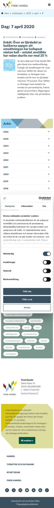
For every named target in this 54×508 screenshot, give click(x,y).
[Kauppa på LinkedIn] (34, 490)
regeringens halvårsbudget (18, 314)
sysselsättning (30, 334)
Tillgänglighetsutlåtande (27, 504)
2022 (5, 160)
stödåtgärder (12, 334)
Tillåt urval (27, 299)
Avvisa (27, 307)
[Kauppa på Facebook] (7, 490)
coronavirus (41, 37)
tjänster (9, 347)
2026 (5, 132)
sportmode (36, 321)
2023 (5, 153)
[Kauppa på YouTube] (27, 490)
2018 (5, 188)
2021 (5, 167)
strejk (26, 327)
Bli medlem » (27, 440)
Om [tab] (44, 206)
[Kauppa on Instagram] (20, 490)
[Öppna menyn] (49, 4)
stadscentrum (12, 327)
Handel (11, 456)
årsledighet (11, 354)
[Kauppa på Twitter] (14, 490)
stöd (37, 327)
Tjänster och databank (20, 464)
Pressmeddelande (28, 37)
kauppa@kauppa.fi (29, 393)
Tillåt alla (27, 291)
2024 (6, 146)
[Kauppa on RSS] (40, 490)
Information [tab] (27, 206)
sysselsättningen (13, 340)
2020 (6, 174)
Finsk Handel (14, 480)
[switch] (47, 262)
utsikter (39, 347)
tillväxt (44, 340)
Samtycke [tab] (10, 206)
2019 (5, 181)
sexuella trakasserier (15, 321)
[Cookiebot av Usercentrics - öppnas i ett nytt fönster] (39, 198)
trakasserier (24, 347)
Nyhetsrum (13, 472)
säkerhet (31, 340)
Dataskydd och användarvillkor (25, 501)
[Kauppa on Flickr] (47, 490)
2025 (5, 139)
